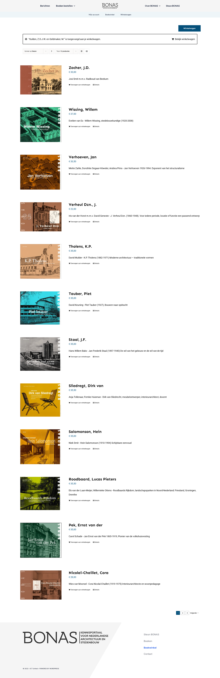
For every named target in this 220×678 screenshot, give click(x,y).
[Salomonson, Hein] (40, 446)
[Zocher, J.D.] (40, 79)
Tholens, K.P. (80, 246)
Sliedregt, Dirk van (86, 385)
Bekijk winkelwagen (185, 39)
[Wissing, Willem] (40, 124)
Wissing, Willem (83, 109)
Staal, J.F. (77, 339)
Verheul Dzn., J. (83, 204)
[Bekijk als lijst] (86, 51)
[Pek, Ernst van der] (40, 540)
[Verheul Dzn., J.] (40, 216)
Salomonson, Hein (85, 431)
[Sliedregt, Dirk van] (40, 400)
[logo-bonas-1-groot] (110, 4)
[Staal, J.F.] (40, 354)
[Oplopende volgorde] (51, 51)
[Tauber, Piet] (40, 308)
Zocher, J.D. (79, 67)
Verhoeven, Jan (83, 157)
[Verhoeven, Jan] (40, 172)
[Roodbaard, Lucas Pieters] (40, 493)
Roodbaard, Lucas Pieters (92, 479)
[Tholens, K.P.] (40, 261)
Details (97, 85)
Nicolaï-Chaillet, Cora (88, 572)
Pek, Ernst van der (85, 525)
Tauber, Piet (80, 293)
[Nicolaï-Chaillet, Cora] (40, 585)
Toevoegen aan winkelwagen (80, 85)
